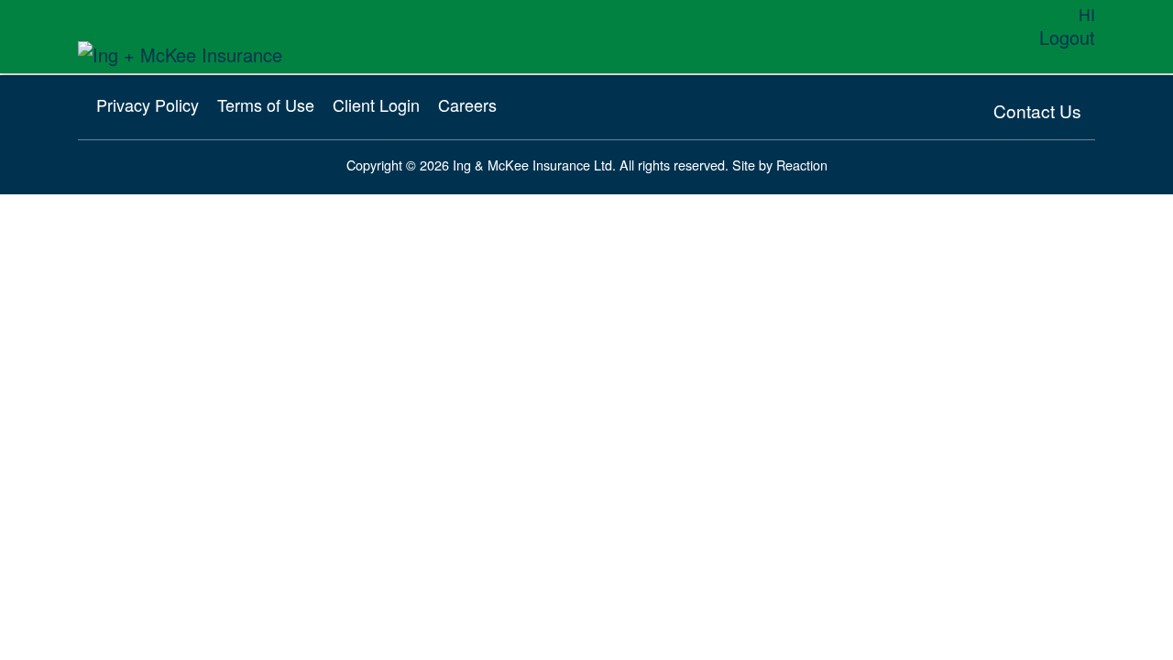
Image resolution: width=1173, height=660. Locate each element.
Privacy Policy (147, 104)
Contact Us (1037, 110)
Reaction (802, 164)
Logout (1067, 37)
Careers (467, 104)
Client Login (376, 104)
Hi (1087, 14)
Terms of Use (265, 104)
